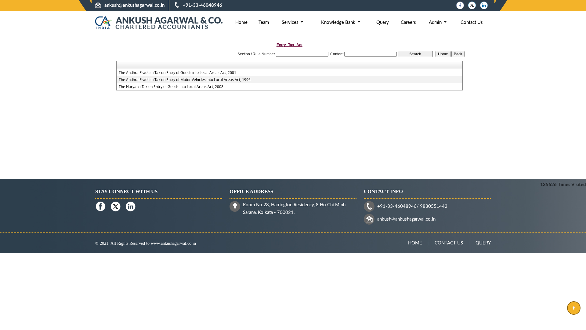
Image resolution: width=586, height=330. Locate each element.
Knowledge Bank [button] (338, 22)
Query (382, 22)
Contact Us (472, 22)
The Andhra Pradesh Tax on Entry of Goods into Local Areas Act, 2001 (177, 72)
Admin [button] (436, 22)
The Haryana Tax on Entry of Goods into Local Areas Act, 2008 (171, 86)
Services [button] (291, 22)
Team (264, 22)
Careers (408, 22)
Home (241, 22)
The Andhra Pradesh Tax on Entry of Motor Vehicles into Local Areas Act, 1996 (185, 79)
